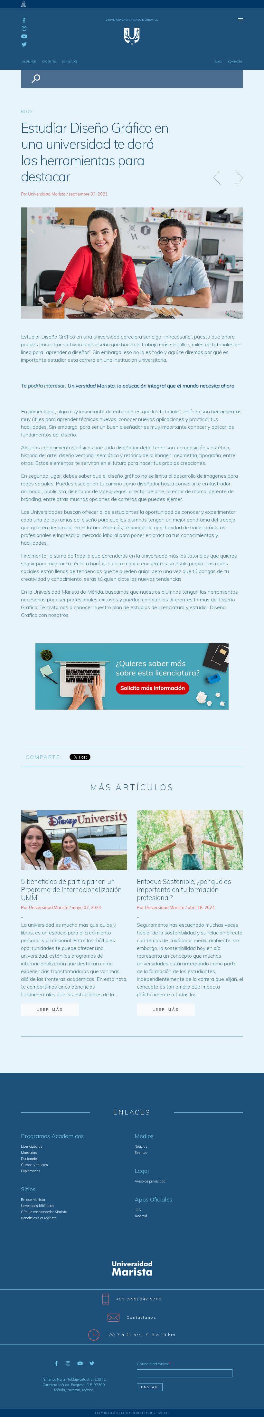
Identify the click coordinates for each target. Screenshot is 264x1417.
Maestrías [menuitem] (29, 1152)
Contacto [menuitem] (235, 61)
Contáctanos (141, 1317)
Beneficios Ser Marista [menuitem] (39, 1218)
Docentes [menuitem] (49, 61)
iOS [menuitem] (138, 1210)
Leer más (50, 1009)
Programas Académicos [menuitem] (52, 1136)
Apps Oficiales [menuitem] (153, 1199)
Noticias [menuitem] (141, 1146)
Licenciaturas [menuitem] (31, 1146)
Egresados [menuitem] (69, 61)
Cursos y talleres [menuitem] (34, 1165)
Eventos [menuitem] (141, 1152)
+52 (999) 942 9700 (139, 1299)
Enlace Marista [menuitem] (33, 1199)
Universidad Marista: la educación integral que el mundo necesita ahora (151, 385)
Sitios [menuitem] (28, 1189)
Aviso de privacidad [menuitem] (150, 1181)
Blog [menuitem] (218, 61)
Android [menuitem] (141, 1216)
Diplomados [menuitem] (30, 1171)
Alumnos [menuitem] (29, 61)
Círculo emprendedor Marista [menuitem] (44, 1212)
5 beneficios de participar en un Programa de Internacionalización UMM (71, 889)
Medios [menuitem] (144, 1136)
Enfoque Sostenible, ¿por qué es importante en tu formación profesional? (184, 889)
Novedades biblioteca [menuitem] (37, 1205)
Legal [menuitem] (142, 1171)
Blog (26, 111)
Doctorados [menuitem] (30, 1158)
